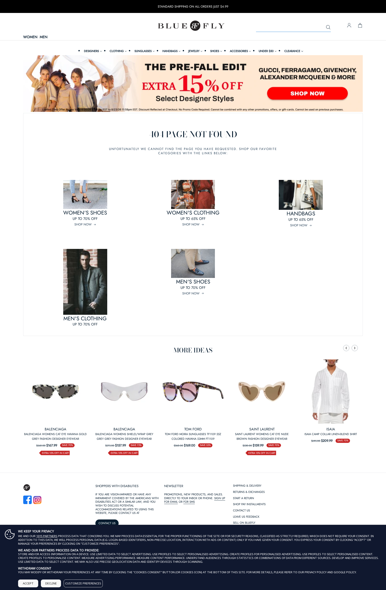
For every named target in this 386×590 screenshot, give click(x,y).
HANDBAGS (301, 213)
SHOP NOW (83, 224)
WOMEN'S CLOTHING (193, 213)
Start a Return (243, 498)
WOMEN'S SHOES (85, 213)
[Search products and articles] (328, 27)
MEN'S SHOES (193, 282)
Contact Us (241, 511)
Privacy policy (316, 572)
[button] (346, 348)
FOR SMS (189, 502)
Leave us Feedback (246, 517)
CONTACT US (107, 523)
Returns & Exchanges (249, 492)
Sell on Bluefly (244, 523)
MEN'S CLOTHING (85, 318)
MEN (43, 37)
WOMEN (30, 37)
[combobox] (293, 27)
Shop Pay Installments (249, 504)
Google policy (345, 572)
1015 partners (46, 536)
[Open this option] (55, 391)
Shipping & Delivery (247, 486)
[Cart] (360, 25)
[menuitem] (92, 51)
